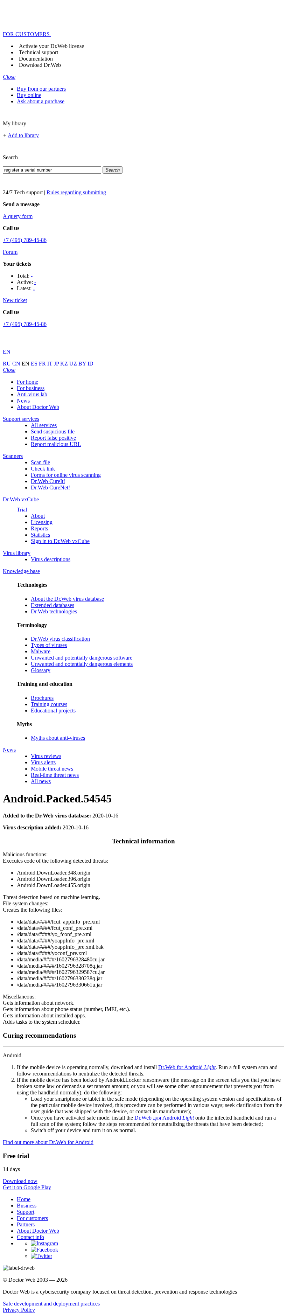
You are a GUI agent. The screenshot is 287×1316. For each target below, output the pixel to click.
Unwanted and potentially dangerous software (81, 658)
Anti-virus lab (32, 394)
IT (50, 364)
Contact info (30, 1237)
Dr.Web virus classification (60, 639)
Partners (26, 1224)
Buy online (29, 95)
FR (43, 364)
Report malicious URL (56, 444)
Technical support (38, 52)
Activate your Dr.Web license (51, 46)
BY (83, 364)
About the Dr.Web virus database (67, 599)
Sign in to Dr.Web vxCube (60, 541)
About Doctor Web (38, 407)
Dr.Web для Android (164, 1118)
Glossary (40, 670)
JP (57, 364)
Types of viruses (49, 645)
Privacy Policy (19, 1310)
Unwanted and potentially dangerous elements (82, 664)
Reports (39, 528)
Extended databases (52, 605)
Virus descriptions (50, 559)
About (38, 516)
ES (35, 364)
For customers (32, 1218)
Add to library (23, 135)
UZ (73, 364)
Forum (10, 252)
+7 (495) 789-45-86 (25, 240)
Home (23, 1199)
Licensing (41, 522)
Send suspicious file (53, 431)
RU (7, 364)
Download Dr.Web (40, 65)
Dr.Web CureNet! (50, 487)
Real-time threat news (55, 775)
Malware (40, 651)
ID (90, 364)
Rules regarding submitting (76, 192)
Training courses (49, 704)
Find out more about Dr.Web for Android (48, 1142)
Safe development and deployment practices (51, 1304)
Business (26, 1206)
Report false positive (53, 438)
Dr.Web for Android (187, 1067)
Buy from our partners (41, 89)
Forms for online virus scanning (66, 475)
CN (17, 364)
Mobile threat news (52, 769)
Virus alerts (43, 762)
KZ (64, 364)
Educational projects (53, 710)
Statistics (40, 535)
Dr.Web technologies (54, 611)
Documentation (36, 59)
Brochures (42, 698)
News (23, 401)
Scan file (40, 462)
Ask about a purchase (40, 101)
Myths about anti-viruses (58, 738)
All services (44, 425)
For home (27, 382)
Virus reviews (46, 756)
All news (41, 781)
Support (25, 1212)
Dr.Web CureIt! (48, 481)
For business (30, 388)
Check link (43, 469)
